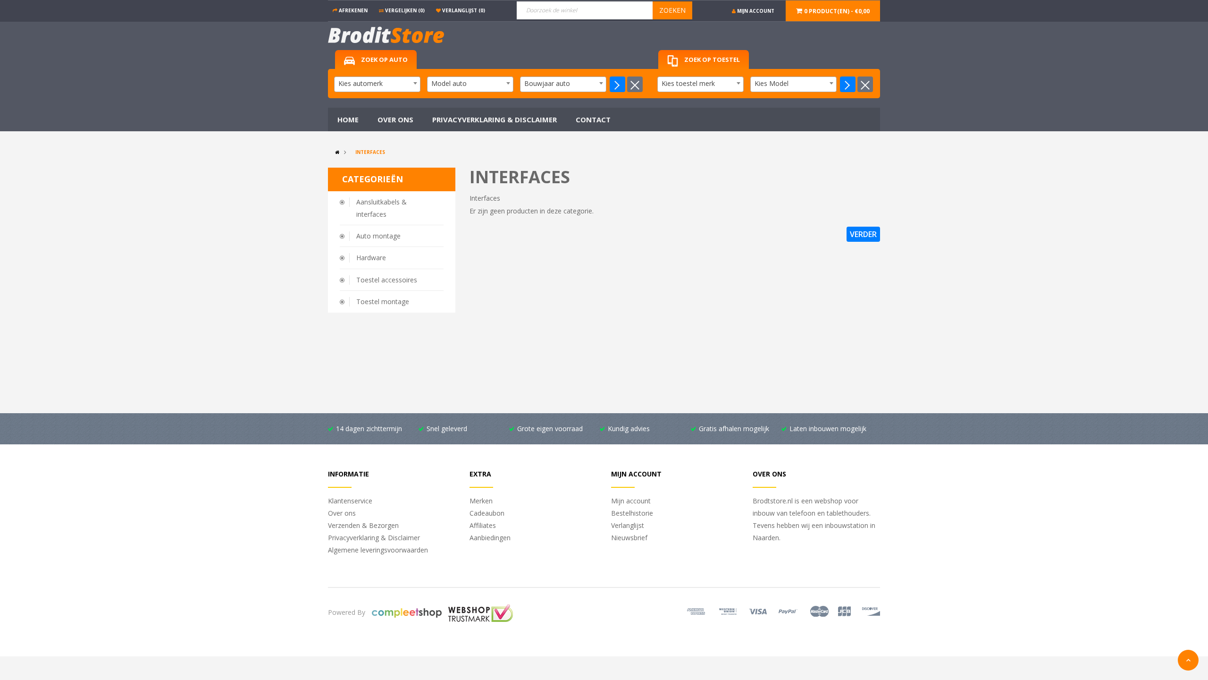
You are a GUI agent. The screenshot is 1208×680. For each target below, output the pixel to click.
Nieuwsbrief (629, 537)
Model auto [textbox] (449, 83)
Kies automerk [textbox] (360, 83)
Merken (481, 500)
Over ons (342, 513)
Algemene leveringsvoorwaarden (378, 549)
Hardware (371, 257)
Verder (863, 234)
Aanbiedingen (490, 537)
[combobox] (377, 84)
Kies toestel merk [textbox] (688, 83)
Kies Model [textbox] (772, 83)
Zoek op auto (384, 59)
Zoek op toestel (711, 59)
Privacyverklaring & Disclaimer (374, 537)
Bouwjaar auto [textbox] (547, 83)
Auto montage (378, 235)
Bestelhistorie (632, 513)
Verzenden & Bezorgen (363, 525)
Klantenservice (350, 500)
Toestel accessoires (386, 279)
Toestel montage (382, 301)
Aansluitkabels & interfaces (381, 208)
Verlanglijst (627, 525)
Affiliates (483, 525)
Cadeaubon (487, 513)
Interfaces (370, 152)
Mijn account (631, 500)
